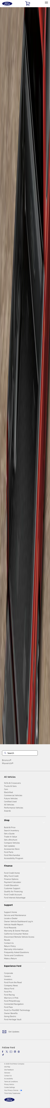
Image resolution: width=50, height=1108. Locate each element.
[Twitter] (7, 1052)
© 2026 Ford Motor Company (14, 1064)
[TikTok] (3, 1055)
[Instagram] (15, 1052)
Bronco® (6, 760)
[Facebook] (3, 1052)
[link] (7, 1067)
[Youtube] (10, 1052)
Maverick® (7, 763)
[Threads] (19, 1052)
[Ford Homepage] (9, 1101)
